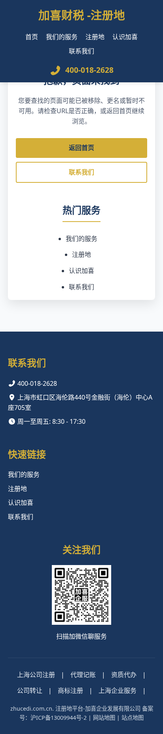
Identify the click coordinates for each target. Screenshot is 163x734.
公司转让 (29, 690)
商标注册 (70, 690)
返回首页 (81, 147)
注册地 (94, 36)
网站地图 (104, 717)
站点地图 (132, 717)
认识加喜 (125, 36)
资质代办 (123, 674)
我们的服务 (62, 36)
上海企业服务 (117, 690)
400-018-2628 (89, 69)
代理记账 (83, 674)
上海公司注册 (36, 674)
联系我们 (81, 51)
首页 (31, 36)
